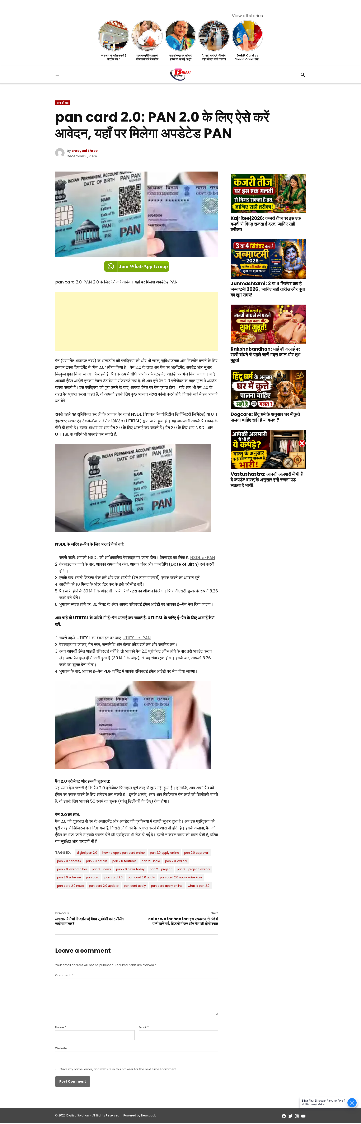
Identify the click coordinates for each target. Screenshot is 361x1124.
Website (61, 1048)
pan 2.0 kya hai (176, 861)
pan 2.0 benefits (69, 861)
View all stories (247, 16)
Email (144, 1027)
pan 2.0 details (96, 861)
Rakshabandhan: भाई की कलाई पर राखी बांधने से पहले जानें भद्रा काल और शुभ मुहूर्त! (265, 354)
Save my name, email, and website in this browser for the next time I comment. (118, 1069)
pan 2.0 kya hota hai (72, 869)
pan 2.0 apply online (164, 853)
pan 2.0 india (151, 861)
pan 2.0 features (124, 861)
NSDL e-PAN (202, 557)
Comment (64, 975)
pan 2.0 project (161, 869)
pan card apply (135, 886)
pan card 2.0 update (104, 886)
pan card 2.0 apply (141, 877)
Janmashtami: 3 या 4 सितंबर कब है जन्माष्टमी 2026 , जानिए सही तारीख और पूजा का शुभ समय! (268, 289)
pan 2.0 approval (196, 853)
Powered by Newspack (139, 1115)
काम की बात (63, 103)
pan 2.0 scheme (69, 877)
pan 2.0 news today (130, 869)
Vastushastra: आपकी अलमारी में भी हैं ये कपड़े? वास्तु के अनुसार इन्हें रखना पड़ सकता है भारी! (267, 480)
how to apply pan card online (123, 853)
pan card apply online (167, 886)
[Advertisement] (136, 321)
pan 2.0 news (101, 869)
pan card (92, 877)
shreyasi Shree (85, 150)
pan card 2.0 (113, 877)
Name (60, 1027)
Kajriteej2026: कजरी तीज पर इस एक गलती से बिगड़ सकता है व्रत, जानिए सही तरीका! (266, 224)
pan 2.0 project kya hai (193, 869)
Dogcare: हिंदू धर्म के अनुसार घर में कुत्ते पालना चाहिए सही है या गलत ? (265, 417)
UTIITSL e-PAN (137, 638)
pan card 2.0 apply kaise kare (181, 877)
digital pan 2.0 (87, 853)
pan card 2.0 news (70, 886)
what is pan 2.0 (199, 886)
